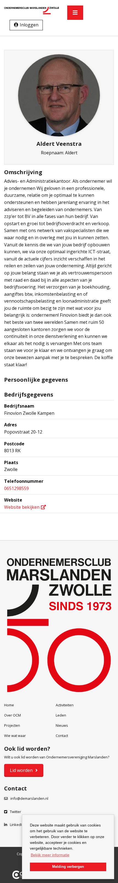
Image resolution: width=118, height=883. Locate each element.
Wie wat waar (15, 735)
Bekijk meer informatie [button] (50, 855)
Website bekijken (22, 507)
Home (9, 704)
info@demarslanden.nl (29, 798)
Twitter (15, 811)
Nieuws (62, 725)
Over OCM (12, 715)
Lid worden (21, 770)
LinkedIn (17, 824)
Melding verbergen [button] (68, 867)
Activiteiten (65, 704)
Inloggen (29, 25)
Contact (62, 735)
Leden (61, 715)
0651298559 (16, 488)
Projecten (12, 725)
